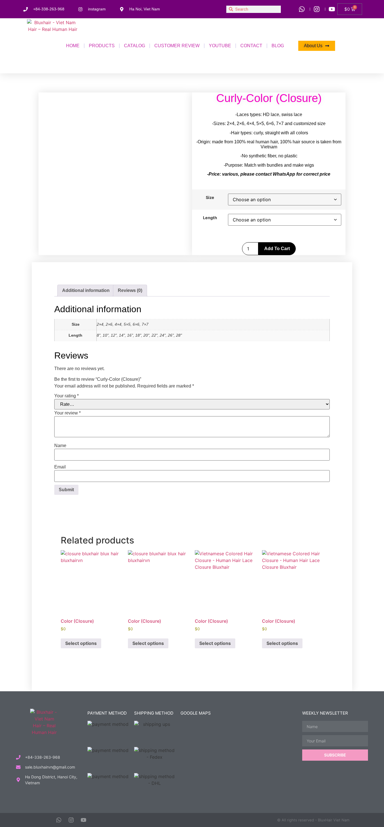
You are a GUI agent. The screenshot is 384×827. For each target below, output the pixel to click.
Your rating (66, 396)
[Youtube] (83, 820)
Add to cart (277, 248)
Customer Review (177, 45)
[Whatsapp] (59, 820)
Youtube (220, 45)
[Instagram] (71, 820)
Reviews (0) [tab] (130, 290)
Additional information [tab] (86, 290)
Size (210, 198)
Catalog (134, 45)
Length (210, 218)
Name (60, 445)
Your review (67, 413)
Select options (81, 643)
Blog (278, 45)
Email (60, 467)
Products (102, 45)
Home (73, 45)
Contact (251, 45)
